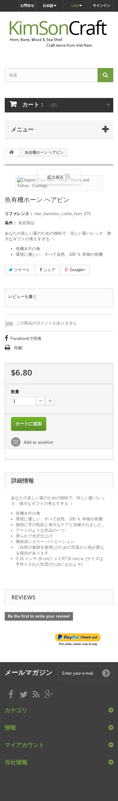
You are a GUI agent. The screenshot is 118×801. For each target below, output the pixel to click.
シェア (48, 269)
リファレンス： (19, 213)
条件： (11, 222)
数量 (15, 391)
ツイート (21, 269)
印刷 (18, 348)
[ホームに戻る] (11, 153)
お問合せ (27, 5)
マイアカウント (24, 744)
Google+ (77, 269)
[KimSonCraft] (59, 34)
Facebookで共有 (26, 338)
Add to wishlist (37, 442)
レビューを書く (22, 296)
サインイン (101, 5)
